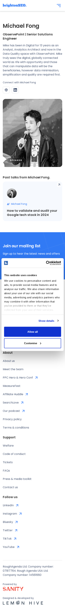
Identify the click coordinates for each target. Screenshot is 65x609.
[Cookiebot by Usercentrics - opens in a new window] (46, 263)
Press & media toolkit (17, 479)
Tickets (8, 462)
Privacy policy (12, 419)
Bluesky (8, 522)
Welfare (8, 446)
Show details (46, 320)
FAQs (6, 471)
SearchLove (11, 403)
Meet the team (13, 369)
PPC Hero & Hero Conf (18, 378)
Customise (30, 343)
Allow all (32, 331)
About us (9, 361)
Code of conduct (14, 454)
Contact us (10, 487)
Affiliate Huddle (13, 394)
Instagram (10, 514)
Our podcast (11, 411)
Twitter (8, 530)
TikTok (7, 539)
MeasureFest (11, 386)
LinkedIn (8, 505)
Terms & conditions (16, 428)
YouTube (9, 547)
